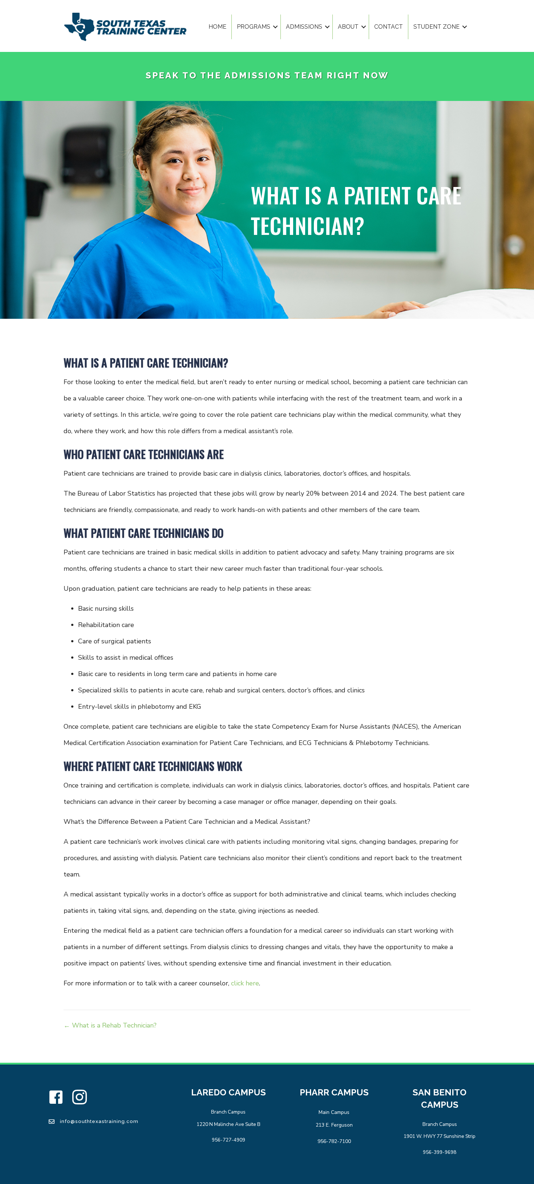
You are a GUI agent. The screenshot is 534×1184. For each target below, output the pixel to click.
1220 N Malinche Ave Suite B (228, 1124)
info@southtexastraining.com (99, 1121)
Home (217, 26)
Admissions (304, 26)
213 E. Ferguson (334, 1125)
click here (245, 983)
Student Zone (436, 26)
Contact (388, 26)
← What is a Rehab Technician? (110, 1025)
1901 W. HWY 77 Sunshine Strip (440, 1136)
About (348, 26)
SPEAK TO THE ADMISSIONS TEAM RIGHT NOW (267, 75)
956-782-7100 (334, 1141)
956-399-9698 (439, 1152)
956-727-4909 (228, 1139)
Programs (253, 26)
